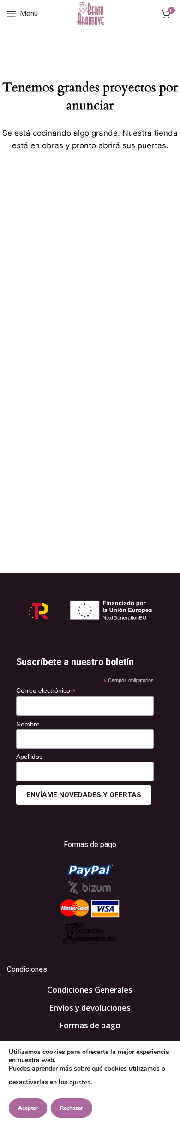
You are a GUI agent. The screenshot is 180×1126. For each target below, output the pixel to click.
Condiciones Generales (89, 989)
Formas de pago (89, 1025)
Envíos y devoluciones (90, 1007)
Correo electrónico (46, 690)
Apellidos (29, 756)
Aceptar (28, 1108)
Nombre (28, 724)
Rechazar (71, 1108)
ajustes (79, 1082)
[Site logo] (90, 13)
